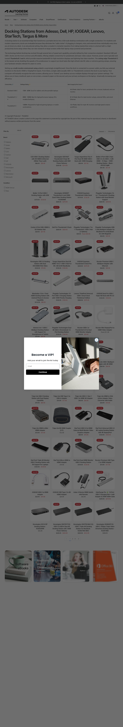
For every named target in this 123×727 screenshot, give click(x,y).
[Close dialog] (96, 340)
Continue (43, 372)
